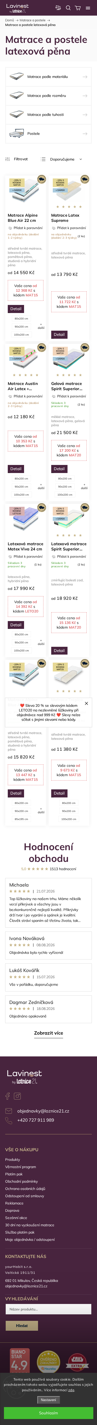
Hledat (22, 1325)
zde (71, 1390)
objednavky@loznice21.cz (43, 1111)
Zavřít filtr (16, 159)
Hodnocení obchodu (48, 852)
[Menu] (88, 8)
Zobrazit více (48, 1033)
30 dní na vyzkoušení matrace (29, 1225)
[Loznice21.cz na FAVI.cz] (77, 1363)
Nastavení (48, 1400)
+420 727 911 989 (35, 1120)
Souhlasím (48, 1412)
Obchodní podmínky (21, 1181)
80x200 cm (21, 318)
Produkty (12, 1159)
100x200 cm (21, 334)
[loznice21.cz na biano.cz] (20, 1363)
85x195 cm (21, 819)
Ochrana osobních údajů (25, 1188)
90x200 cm (21, 326)
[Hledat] (68, 8)
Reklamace (14, 1203)
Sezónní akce (16, 1217)
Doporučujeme (62, 159)
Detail (15, 308)
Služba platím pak (19, 1232)
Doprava (12, 1210)
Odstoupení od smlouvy (24, 1196)
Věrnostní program (20, 1166)
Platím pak (14, 1174)
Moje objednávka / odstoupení (30, 1239)
